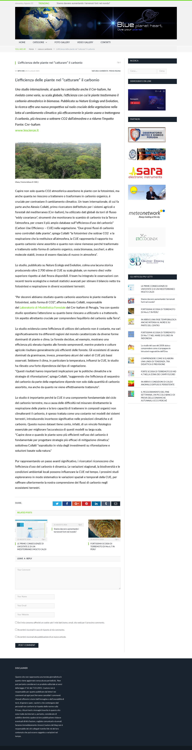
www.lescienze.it (27, 130)
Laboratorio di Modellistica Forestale (43, 307)
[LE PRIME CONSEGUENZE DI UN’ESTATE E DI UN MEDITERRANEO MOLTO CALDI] (31, 530)
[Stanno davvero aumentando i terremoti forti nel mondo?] (68, 523)
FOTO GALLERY (62, 42)
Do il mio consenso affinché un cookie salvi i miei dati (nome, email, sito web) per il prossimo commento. (61, 623)
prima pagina (114, 71)
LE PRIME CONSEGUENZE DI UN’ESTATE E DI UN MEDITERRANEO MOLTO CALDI (31, 547)
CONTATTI (106, 42)
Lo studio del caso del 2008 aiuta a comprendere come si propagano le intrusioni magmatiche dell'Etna (156, 349)
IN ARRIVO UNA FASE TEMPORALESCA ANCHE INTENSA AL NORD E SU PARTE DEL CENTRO (158, 323)
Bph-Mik (21, 71)
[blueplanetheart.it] (96, 23)
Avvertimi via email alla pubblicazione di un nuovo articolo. (42, 637)
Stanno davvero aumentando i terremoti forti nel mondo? (83, 3)
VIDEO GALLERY (85, 42)
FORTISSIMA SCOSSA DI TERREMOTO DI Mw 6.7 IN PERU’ (102, 547)
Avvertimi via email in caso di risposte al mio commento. (41, 630)
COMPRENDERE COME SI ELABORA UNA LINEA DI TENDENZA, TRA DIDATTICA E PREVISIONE (157, 361)
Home (22, 42)
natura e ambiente (100, 71)
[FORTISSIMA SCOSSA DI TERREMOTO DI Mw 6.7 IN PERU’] (104, 530)
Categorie (38, 42)
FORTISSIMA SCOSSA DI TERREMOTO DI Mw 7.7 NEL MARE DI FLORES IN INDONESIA (158, 335)
